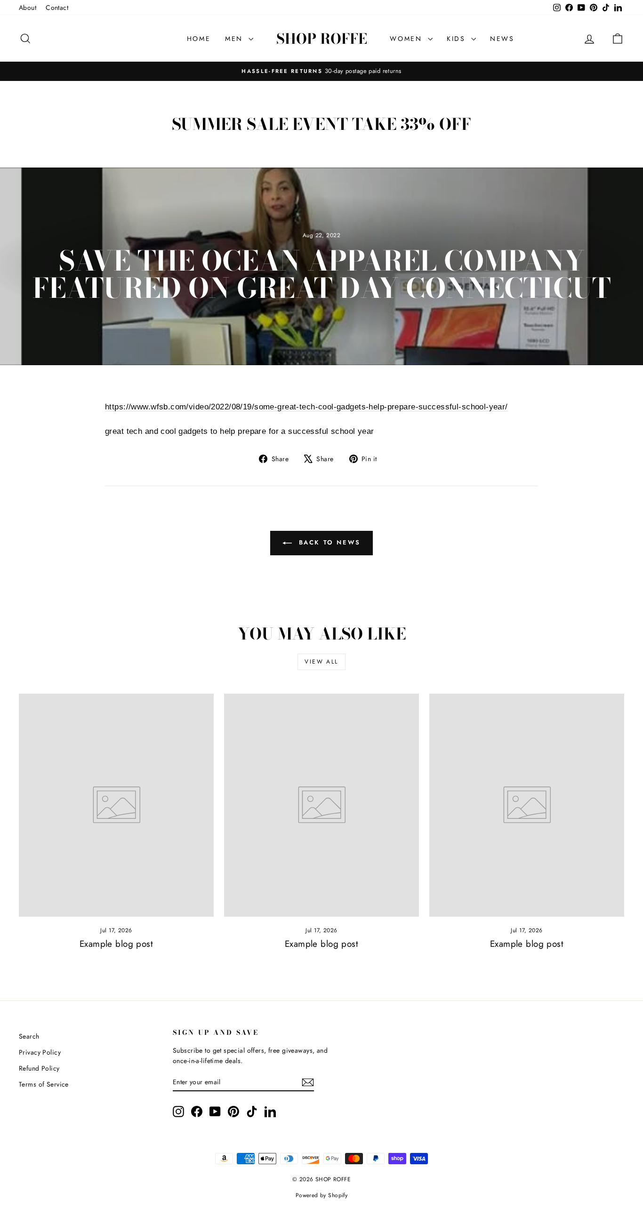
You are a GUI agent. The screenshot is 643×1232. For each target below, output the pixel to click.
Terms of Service (44, 1084)
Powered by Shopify (322, 1195)
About (27, 7)
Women (408, 38)
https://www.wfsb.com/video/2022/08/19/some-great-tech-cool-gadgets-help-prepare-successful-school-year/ (306, 406)
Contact (57, 7)
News (502, 38)
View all (321, 661)
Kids (458, 38)
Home (199, 38)
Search (29, 1036)
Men (235, 38)
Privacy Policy (40, 1052)
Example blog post (116, 943)
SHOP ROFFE (321, 38)
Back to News (328, 542)
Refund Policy (39, 1068)
